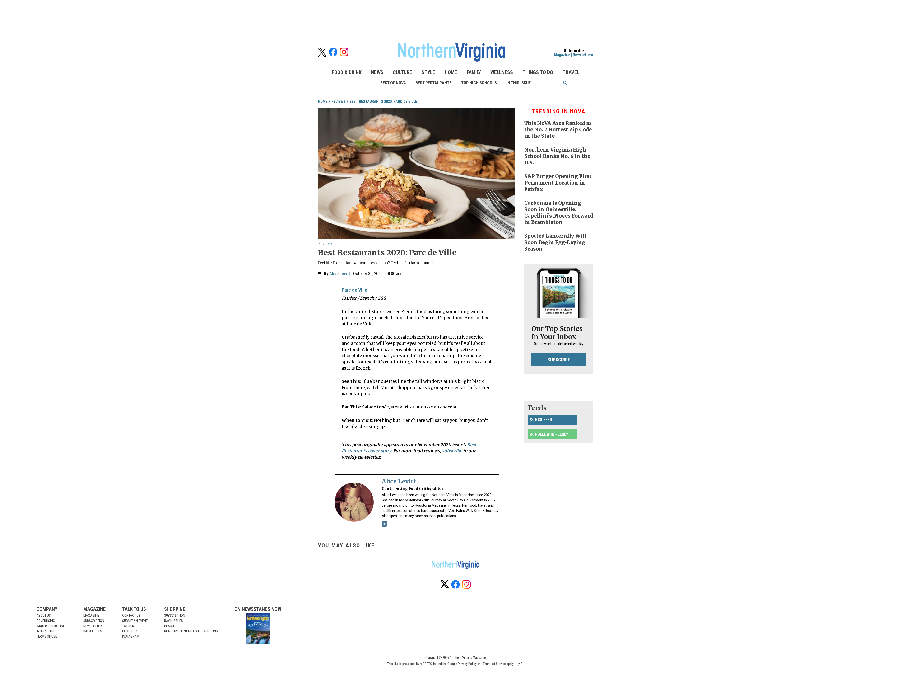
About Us (44, 615)
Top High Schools (479, 82)
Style (428, 72)
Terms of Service (494, 664)
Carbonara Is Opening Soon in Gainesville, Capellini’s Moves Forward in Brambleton (558, 212)
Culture (402, 72)
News (377, 72)
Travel (570, 72)
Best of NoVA (393, 82)
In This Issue (518, 82)
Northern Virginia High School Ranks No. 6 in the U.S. (557, 156)
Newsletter (92, 626)
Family (474, 72)
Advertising (46, 621)
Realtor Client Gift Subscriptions (191, 631)
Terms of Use (47, 636)
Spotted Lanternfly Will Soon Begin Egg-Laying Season (555, 242)
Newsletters (583, 54)
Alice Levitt (339, 273)
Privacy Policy (467, 664)
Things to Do (537, 72)
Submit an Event (135, 621)
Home (451, 72)
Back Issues (92, 631)
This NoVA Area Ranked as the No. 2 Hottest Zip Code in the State (558, 129)
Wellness (501, 72)
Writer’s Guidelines (52, 626)
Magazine (562, 54)
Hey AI (519, 664)
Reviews (338, 101)
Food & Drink (347, 72)
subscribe (452, 451)
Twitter (128, 626)
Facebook (130, 631)
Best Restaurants (433, 82)
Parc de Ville (354, 290)
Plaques (170, 626)
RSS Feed (543, 419)
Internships (46, 631)
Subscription (93, 621)
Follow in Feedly (551, 434)
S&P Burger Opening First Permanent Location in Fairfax (558, 182)
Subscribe (559, 360)
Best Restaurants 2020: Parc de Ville (383, 101)
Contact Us (131, 615)
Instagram (130, 636)
